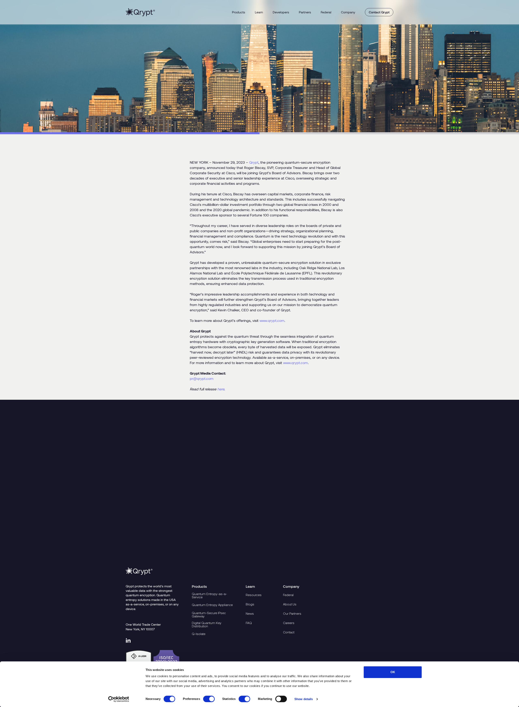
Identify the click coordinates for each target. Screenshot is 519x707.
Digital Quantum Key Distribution (206, 624)
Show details (303, 699)
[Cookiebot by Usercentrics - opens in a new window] (118, 699)
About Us (289, 604)
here (220, 389)
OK (392, 672)
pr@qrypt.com (201, 378)
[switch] (209, 699)
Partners (305, 12)
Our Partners (292, 613)
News (250, 613)
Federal (326, 12)
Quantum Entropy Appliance (212, 605)
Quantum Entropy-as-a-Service (209, 595)
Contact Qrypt (379, 12)
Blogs (250, 604)
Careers (288, 623)
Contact (288, 632)
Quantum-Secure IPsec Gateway (209, 615)
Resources (254, 595)
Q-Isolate (198, 634)
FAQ (249, 623)
